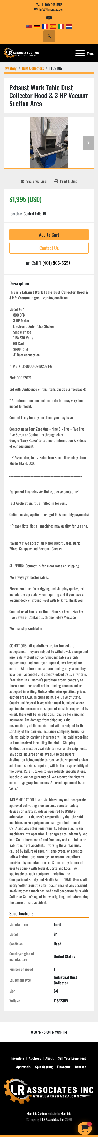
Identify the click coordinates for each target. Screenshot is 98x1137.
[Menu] (80, 53)
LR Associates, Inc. (53, 1119)
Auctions (35, 1057)
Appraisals (23, 1066)
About (49, 1057)
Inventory (17, 1057)
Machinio (66, 1113)
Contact (80, 1066)
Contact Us (49, 247)
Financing (63, 1066)
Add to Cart (49, 234)
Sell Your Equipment (72, 1057)
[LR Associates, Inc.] (49, 1090)
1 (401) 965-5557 (52, 4)
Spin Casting (44, 1066)
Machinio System (37, 1113)
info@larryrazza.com (51, 9)
